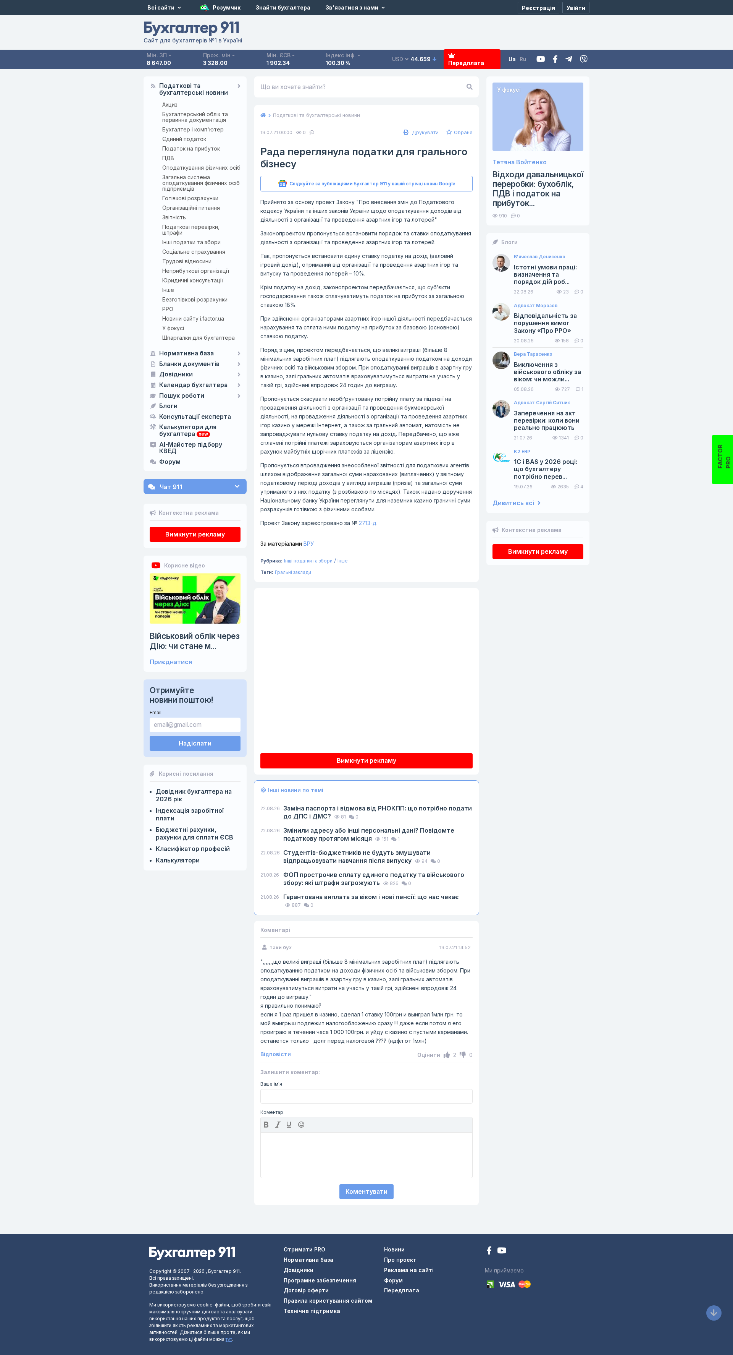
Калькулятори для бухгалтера (187, 431)
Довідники (176, 374)
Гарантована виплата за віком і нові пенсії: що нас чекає (371, 897)
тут (229, 1339)
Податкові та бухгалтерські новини (193, 89)
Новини (394, 1249)
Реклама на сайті (409, 1270)
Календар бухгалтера (193, 385)
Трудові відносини (187, 261)
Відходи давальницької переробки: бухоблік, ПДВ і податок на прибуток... (537, 189)
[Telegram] (568, 59)
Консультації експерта (195, 416)
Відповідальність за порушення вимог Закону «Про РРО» (545, 323)
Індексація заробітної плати (190, 814)
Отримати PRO (304, 1249)
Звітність (174, 217)
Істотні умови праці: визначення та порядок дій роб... (545, 274)
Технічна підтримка (312, 1311)
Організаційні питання (191, 207)
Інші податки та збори (191, 242)
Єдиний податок (184, 139)
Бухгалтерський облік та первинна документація (195, 117)
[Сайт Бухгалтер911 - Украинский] (192, 1253)
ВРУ (287, 543)
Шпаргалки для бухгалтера (198, 337)
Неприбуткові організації (195, 270)
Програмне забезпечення (320, 1280)
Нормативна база (186, 353)
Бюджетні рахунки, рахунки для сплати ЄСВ (194, 833)
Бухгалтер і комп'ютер (193, 129)
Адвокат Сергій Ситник (542, 402)
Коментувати (366, 1191)
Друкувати (424, 132)
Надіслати (195, 743)
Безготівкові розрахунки (195, 299)
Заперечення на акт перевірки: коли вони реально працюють (547, 420)
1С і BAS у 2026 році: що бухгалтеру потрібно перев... (545, 469)
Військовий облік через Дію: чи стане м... (195, 640)
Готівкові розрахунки (190, 198)
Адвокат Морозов (535, 305)
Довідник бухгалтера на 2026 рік (194, 795)
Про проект (400, 1259)
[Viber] (583, 59)
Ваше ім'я (271, 1084)
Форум (170, 462)
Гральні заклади (293, 572)
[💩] (302, 1125)
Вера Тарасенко (533, 354)
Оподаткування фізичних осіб (201, 167)
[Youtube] (540, 59)
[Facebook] (555, 59)
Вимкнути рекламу (195, 534)
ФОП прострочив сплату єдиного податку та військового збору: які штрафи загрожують (373, 879)
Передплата (466, 63)
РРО (167, 309)
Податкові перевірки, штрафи (191, 230)
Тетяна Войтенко (519, 162)
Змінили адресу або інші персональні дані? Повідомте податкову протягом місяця (368, 834)
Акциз (170, 104)
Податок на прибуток (191, 148)
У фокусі (173, 328)
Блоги (168, 406)
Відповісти (275, 1054)
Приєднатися (171, 662)
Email (155, 712)
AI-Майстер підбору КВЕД (190, 448)
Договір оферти (306, 1290)
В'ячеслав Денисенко (539, 256)
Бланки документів (189, 364)
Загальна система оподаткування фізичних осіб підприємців (201, 183)
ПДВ (168, 158)
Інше (168, 290)
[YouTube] (501, 1251)
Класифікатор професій (193, 849)
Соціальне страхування (193, 251)
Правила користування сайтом (328, 1300)
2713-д (367, 523)
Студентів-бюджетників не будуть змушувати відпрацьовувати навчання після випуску (357, 856)
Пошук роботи (181, 395)
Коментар (271, 1112)
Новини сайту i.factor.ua (193, 318)
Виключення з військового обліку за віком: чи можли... (547, 372)
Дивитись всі (514, 503)
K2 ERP (522, 451)
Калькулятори (178, 860)
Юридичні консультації (192, 280)
